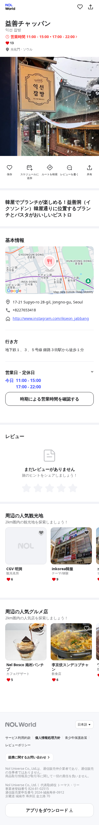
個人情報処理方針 (47, 737)
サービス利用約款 (18, 737)
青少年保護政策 (76, 737)
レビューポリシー (18, 745)
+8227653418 (24, 310)
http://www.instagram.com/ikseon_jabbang (51, 318)
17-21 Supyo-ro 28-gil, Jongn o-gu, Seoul (48, 302)
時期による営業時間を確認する (49, 399)
